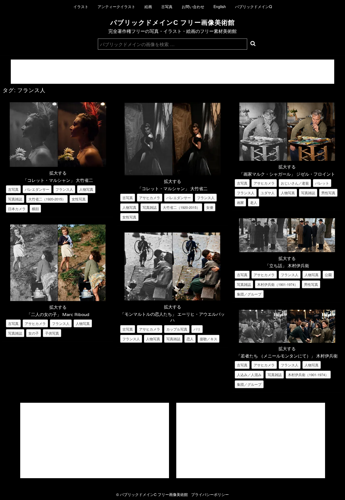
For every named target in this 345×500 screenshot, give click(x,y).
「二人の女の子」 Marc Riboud (58, 314)
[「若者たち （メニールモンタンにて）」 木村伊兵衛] (287, 341)
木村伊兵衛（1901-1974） (277, 284)
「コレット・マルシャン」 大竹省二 (58, 180)
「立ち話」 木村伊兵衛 (287, 266)
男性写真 (328, 192)
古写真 (166, 6)
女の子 (33, 333)
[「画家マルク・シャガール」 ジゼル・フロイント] (287, 159)
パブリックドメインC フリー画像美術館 (172, 22)
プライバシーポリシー (210, 494)
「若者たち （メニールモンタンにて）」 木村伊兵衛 (287, 356)
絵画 (148, 6)
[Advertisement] (172, 72)
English (219, 6)
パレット (322, 183)
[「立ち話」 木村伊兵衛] (287, 251)
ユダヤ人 (268, 192)
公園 (328, 274)
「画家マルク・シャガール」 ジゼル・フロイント (287, 174)
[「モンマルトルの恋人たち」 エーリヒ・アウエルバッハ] (172, 299)
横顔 (35, 208)
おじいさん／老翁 (295, 183)
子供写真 (52, 333)
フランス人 (64, 189)
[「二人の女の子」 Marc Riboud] (57, 300)
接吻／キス (208, 338)
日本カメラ (17, 208)
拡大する (58, 173)
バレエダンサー (37, 189)
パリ (197, 329)
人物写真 (86, 189)
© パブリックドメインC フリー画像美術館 (153, 494)
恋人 (190, 338)
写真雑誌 (15, 199)
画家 (240, 202)
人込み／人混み (249, 374)
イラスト (80, 6)
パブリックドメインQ (253, 6)
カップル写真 (176, 329)
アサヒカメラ (35, 323)
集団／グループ (249, 294)
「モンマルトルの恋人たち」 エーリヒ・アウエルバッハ (172, 317)
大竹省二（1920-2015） (46, 199)
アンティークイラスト (116, 6)
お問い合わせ (193, 6)
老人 (253, 202)
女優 (209, 207)
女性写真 (79, 199)
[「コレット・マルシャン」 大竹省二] (57, 165)
